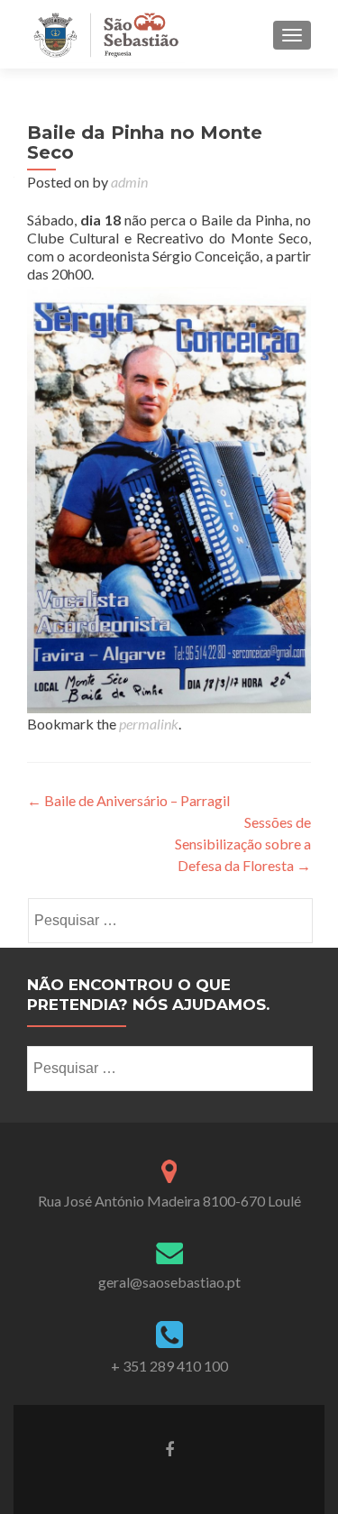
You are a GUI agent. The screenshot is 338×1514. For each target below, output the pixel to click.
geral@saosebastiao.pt (169, 1281)
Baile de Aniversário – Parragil (128, 800)
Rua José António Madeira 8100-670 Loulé (169, 1200)
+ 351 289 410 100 (169, 1365)
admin (129, 181)
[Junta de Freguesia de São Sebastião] (106, 34)
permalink (148, 723)
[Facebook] (169, 1448)
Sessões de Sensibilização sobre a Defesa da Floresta (243, 843)
